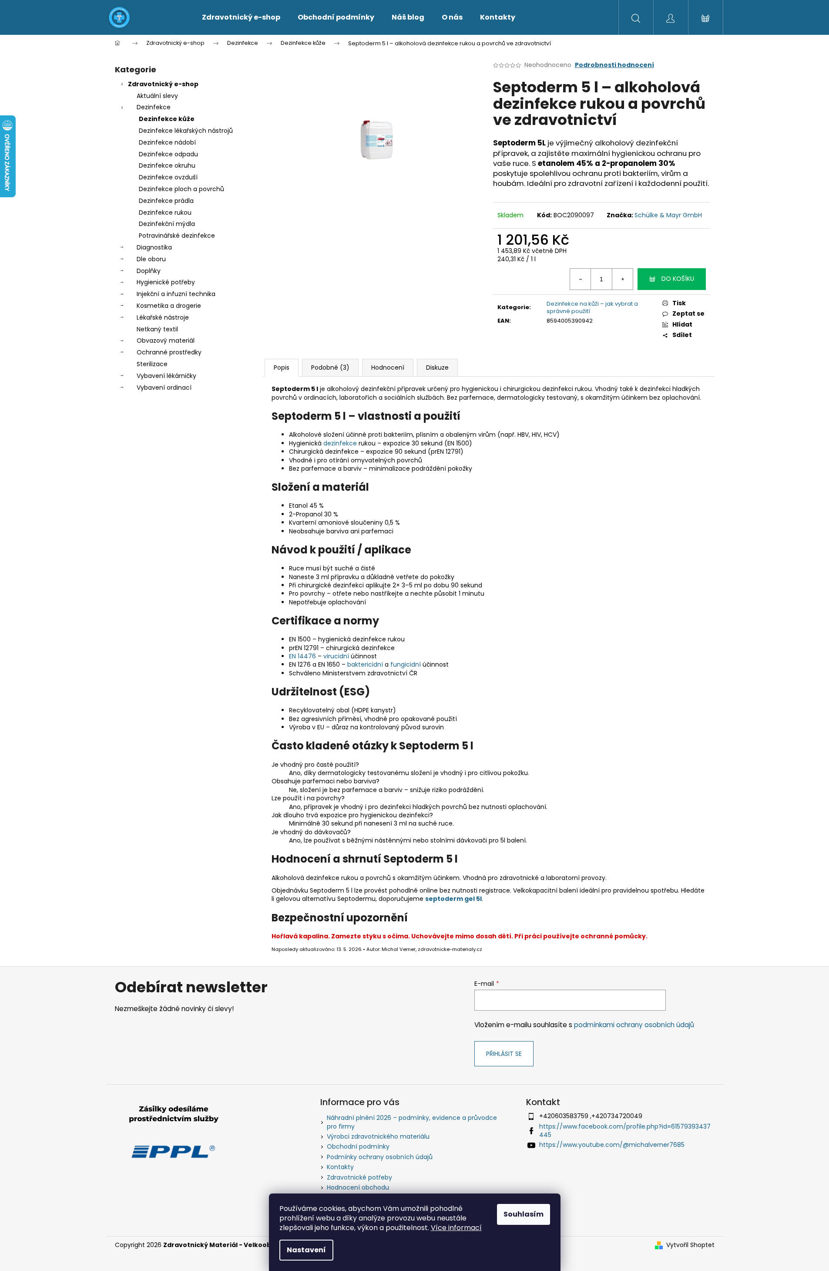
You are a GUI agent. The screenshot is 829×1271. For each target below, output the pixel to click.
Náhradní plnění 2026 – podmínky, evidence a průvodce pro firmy (412, 1121)
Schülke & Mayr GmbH (668, 215)
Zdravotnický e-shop (163, 84)
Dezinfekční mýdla (167, 223)
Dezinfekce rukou (165, 212)
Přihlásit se (504, 1053)
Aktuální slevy (157, 95)
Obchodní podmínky (358, 1146)
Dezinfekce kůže (167, 119)
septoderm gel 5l (453, 898)
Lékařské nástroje (163, 317)
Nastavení (306, 1250)
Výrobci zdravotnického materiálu (378, 1136)
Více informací (456, 1228)
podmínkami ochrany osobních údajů (634, 1024)
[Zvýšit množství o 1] (622, 279)
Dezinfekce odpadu (168, 154)
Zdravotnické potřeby (359, 1177)
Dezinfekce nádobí (167, 142)
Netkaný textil (157, 329)
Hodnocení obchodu (358, 1187)
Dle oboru (151, 259)
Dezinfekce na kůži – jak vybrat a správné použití (592, 307)
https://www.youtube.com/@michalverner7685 (612, 1144)
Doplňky (149, 270)
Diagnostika (154, 247)
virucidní (336, 656)
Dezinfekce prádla (166, 200)
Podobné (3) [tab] (330, 367)
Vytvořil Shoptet (690, 1245)
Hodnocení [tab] (387, 367)
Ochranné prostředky (169, 352)
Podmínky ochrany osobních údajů (380, 1157)
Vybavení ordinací (164, 387)
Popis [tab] (281, 367)
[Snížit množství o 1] (580, 279)
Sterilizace (152, 364)
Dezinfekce (154, 107)
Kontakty (340, 1167)
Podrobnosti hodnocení (614, 65)
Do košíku (677, 278)
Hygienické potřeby (166, 282)
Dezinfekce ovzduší (168, 177)
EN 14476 (302, 656)
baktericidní (365, 664)
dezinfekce (340, 443)
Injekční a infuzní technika (176, 294)
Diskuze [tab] (437, 367)
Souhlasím (523, 1214)
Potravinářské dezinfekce (177, 235)
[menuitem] (241, 17)
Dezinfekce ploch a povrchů (181, 189)
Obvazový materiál (166, 340)
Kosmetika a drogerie (169, 305)
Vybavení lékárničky (166, 375)
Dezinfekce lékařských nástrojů (186, 130)
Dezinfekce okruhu (167, 165)
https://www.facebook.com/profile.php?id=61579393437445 (625, 1130)
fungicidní (405, 664)
